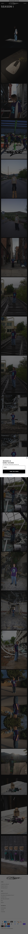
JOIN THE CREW (14, 471)
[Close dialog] (26, 458)
